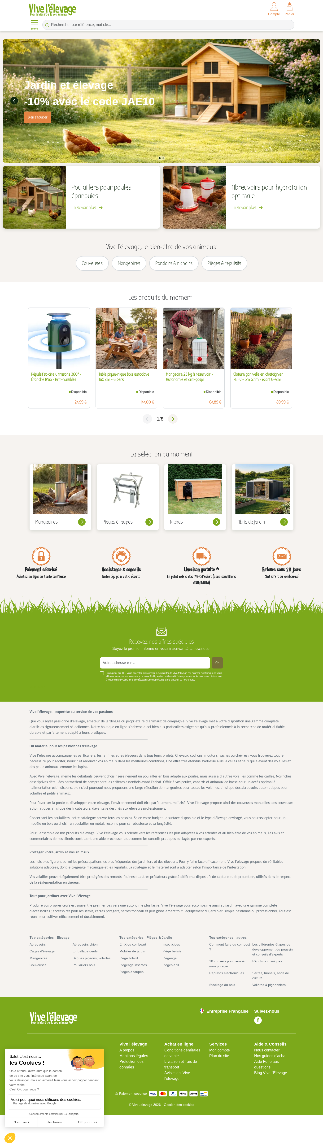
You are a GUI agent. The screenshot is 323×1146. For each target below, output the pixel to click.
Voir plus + (37, 686)
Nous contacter (266, 1050)
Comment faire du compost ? (229, 946)
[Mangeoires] (60, 497)
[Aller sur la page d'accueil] (52, 10)
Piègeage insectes (133, 965)
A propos (126, 1050)
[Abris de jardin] (262, 497)
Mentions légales (133, 1056)
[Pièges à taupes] (128, 497)
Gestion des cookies (179, 1105)
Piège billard (128, 958)
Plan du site (219, 1056)
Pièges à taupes (131, 972)
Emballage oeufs (85, 951)
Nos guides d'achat (270, 1056)
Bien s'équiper (38, 117)
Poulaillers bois (84, 965)
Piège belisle (171, 951)
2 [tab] (163, 158)
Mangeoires (38, 958)
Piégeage (169, 958)
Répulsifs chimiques (267, 961)
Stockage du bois (222, 985)
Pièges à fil (170, 965)
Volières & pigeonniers (269, 985)
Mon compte (219, 1050)
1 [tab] (160, 158)
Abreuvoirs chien (85, 944)
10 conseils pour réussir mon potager (227, 963)
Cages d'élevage (42, 951)
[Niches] (195, 497)
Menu (34, 28)
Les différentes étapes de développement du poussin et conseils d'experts (272, 949)
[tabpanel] (161, 101)
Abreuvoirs (38, 944)
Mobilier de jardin (132, 951)
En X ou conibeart (132, 944)
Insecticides (171, 944)
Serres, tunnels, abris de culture (270, 975)
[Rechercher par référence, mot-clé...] (47, 25)
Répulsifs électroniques (226, 973)
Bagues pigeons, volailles (91, 958)
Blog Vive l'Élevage (270, 1073)
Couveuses (38, 965)
